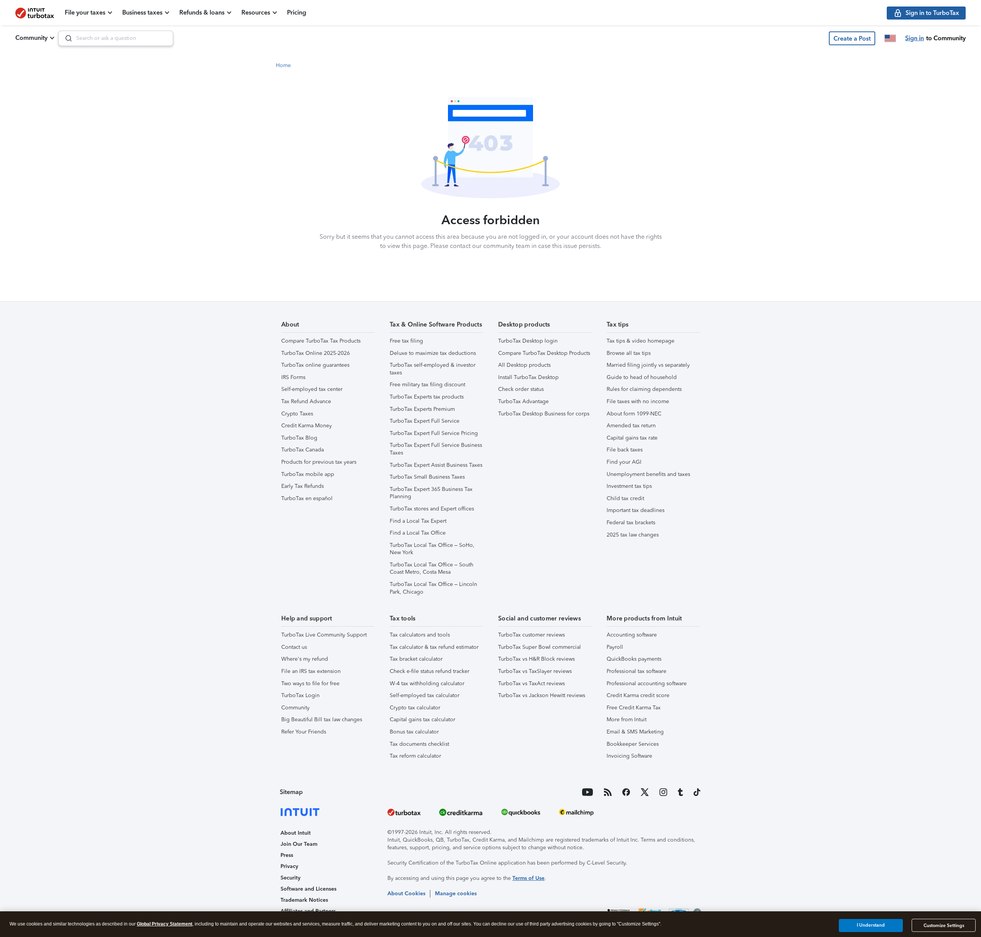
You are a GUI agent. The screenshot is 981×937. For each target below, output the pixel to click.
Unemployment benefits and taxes (648, 474)
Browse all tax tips (629, 353)
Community (31, 37)
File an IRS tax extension (311, 671)
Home (283, 65)
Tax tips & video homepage (640, 341)
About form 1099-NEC (634, 413)
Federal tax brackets (631, 522)
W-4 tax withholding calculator (427, 683)
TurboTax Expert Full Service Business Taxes (436, 449)
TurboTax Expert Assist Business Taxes (436, 465)
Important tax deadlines (635, 510)
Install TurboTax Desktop (528, 377)
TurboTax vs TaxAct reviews (531, 683)
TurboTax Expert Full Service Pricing (434, 433)
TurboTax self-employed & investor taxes (433, 369)
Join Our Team (299, 844)
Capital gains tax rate (632, 438)
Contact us (294, 647)
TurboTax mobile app (307, 474)
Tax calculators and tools (420, 635)
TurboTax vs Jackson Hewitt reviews (541, 695)
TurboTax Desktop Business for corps (543, 413)
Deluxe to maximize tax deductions (433, 353)
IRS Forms (293, 377)
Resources (255, 12)
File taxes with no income (638, 401)
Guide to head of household (642, 377)
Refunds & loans (202, 12)
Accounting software (632, 635)
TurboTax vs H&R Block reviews (536, 659)
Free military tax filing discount (427, 384)
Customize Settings (944, 925)
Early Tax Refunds (302, 486)
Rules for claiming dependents (644, 389)
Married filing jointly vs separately (648, 365)
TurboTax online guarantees (315, 365)
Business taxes (142, 12)
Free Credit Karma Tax (634, 707)
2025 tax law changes (633, 535)
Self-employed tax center (312, 389)
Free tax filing (406, 341)
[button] (852, 38)
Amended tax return (631, 425)
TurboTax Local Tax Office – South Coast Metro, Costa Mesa (431, 568)
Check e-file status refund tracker (429, 671)
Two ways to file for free (310, 683)
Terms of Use (528, 878)
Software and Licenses (308, 889)
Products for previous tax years (318, 462)
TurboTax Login (300, 695)
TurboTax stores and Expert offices (432, 508)
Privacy (289, 866)
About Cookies (406, 893)
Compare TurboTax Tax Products (321, 341)
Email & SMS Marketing (635, 732)
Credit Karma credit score (638, 695)
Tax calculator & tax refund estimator (434, 647)
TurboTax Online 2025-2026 (315, 353)
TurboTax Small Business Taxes (427, 477)
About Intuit (296, 833)
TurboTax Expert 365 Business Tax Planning (431, 493)
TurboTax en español (307, 498)
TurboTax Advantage (523, 401)
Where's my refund (304, 659)
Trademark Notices (304, 900)
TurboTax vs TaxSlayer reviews (535, 671)
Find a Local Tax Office (418, 533)
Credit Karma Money (306, 425)
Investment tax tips (629, 486)
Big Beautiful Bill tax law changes (321, 719)
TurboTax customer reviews (531, 635)
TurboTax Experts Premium (422, 409)
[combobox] (115, 38)
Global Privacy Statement (164, 924)
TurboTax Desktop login (528, 341)
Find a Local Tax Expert (418, 521)
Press (287, 855)
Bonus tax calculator (414, 732)
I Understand (871, 925)
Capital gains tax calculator (422, 719)
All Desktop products (524, 365)
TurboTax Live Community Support (324, 635)
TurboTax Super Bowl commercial (539, 647)
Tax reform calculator (415, 756)
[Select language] (890, 38)
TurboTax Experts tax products (427, 397)
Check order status (521, 389)
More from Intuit (626, 719)
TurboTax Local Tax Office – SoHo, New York (432, 549)
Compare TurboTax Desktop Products (544, 353)
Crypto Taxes (297, 413)
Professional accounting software (647, 683)
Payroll (615, 647)
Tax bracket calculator (416, 659)
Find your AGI (624, 462)
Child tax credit (625, 498)
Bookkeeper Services (633, 744)
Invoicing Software (629, 756)
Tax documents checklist (419, 744)
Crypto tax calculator (415, 707)
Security (290, 878)
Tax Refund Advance (306, 401)
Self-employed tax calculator (424, 695)
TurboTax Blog (299, 438)
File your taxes (85, 12)
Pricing (296, 12)
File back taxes (625, 449)
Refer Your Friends (303, 732)
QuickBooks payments (634, 659)
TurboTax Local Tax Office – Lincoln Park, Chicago (433, 588)
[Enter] (65, 38)
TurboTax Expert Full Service (424, 421)
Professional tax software (636, 671)
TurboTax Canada (302, 449)
